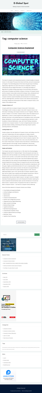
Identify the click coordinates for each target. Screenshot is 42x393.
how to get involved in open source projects (33, 347)
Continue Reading (21, 222)
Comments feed (6, 362)
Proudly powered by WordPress (15, 390)
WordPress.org (6, 364)
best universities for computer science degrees (8, 347)
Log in (4, 358)
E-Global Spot (21, 3)
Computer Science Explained (21, 48)
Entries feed (6, 360)
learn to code (4, 349)
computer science (17, 347)
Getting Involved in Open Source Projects (12, 265)
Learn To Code (6, 335)
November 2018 (6, 284)
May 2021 (5, 277)
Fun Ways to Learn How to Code (10, 268)
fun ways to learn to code (23, 347)
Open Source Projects (8, 338)
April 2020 (5, 279)
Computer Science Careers (9, 331)
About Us (16, 10)
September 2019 (7, 281)
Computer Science (20, 52)
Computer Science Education (9, 333)
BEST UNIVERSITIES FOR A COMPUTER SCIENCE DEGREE (15, 263)
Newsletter (29, 10)
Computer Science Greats (9, 261)
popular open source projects (10, 349)
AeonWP (30, 390)
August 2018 (6, 286)
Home (12, 10)
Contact (22, 10)
